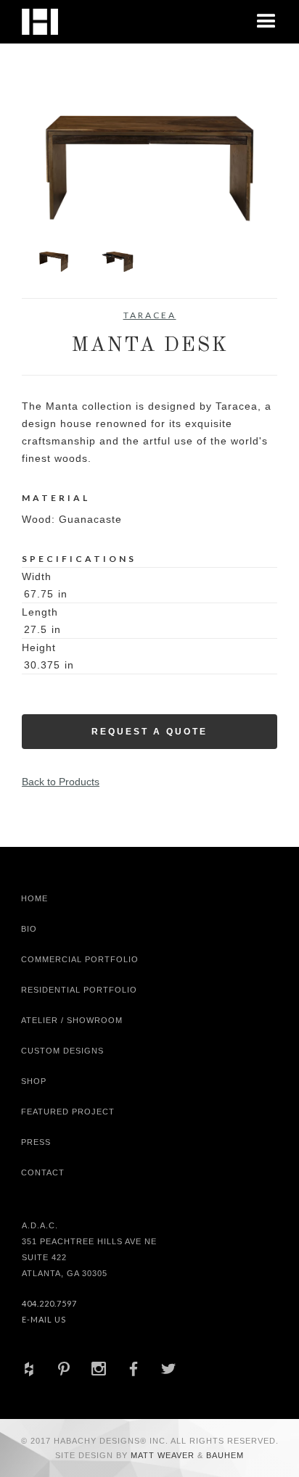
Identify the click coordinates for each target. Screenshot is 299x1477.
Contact (43, 1172)
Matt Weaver (164, 1455)
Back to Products (60, 781)
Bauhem (223, 1455)
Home (34, 898)
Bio (29, 928)
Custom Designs (62, 1050)
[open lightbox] (149, 168)
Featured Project (68, 1111)
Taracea (149, 315)
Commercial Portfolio (80, 959)
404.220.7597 (49, 1303)
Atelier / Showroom (72, 1020)
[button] (266, 22)
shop (33, 1081)
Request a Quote (149, 732)
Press (36, 1142)
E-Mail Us (44, 1319)
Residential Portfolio (79, 989)
